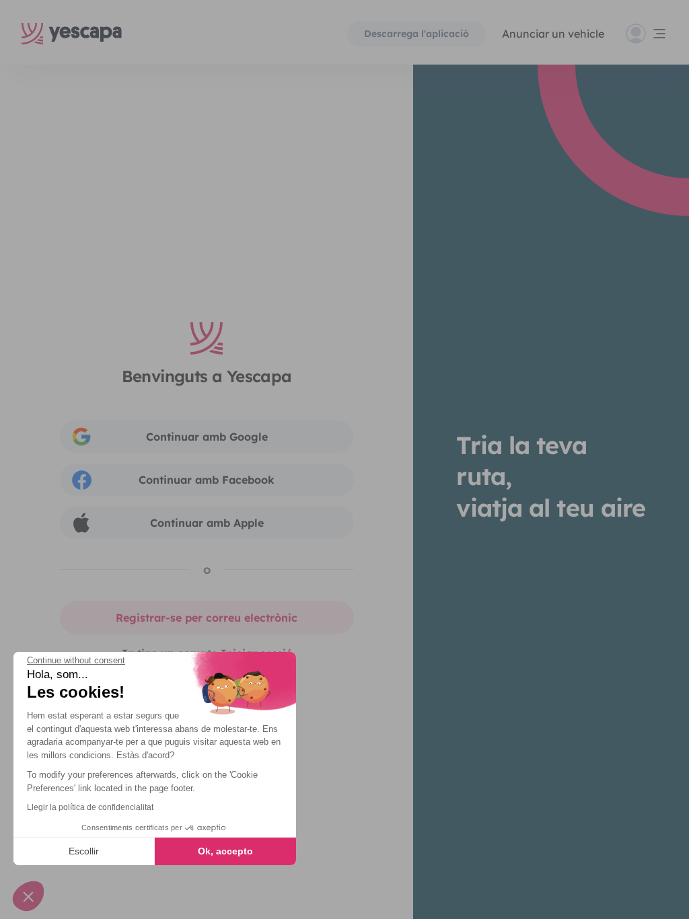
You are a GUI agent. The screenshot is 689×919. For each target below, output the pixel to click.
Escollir (84, 851)
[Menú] (646, 33)
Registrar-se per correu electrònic (206, 617)
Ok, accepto (225, 851)
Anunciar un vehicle (553, 33)
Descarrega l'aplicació (416, 34)
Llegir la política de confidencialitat (90, 807)
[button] (28, 896)
